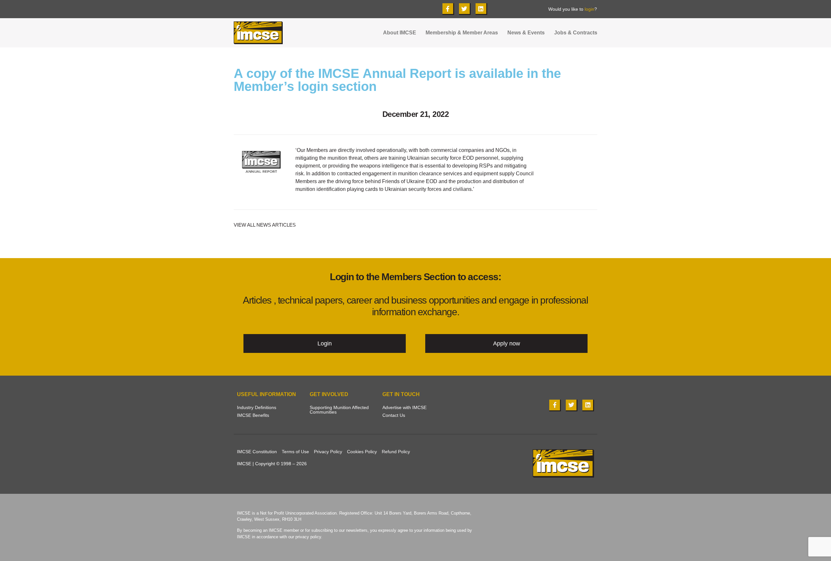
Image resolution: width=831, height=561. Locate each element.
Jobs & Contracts (575, 32)
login (589, 9)
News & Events (526, 32)
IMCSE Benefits (253, 415)
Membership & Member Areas (462, 32)
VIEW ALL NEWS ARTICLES (265, 225)
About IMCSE (399, 32)
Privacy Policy (328, 451)
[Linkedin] (481, 9)
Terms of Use (295, 451)
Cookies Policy (362, 451)
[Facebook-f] (448, 9)
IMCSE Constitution (257, 451)
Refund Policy (396, 451)
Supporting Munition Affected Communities (339, 410)
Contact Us (393, 415)
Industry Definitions (256, 407)
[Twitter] (465, 9)
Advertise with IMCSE (404, 407)
